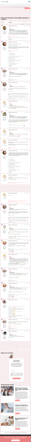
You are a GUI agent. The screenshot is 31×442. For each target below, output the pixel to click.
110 (21, 22)
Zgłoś (29, 82)
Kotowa (4, 304)
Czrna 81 (4, 336)
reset (4, 87)
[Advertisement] (15, 13)
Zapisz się (16, 378)
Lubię (27, 82)
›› (29, 349)
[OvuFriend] (4, 2)
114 (26, 22)
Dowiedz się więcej (17, 438)
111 (22, 22)
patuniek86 (4, 324)
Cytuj (24, 82)
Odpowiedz (27, 8)
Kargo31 (4, 155)
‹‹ (19, 349)
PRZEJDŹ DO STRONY (15, 440)
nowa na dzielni (4, 117)
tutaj (11, 376)
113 (25, 22)
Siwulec (4, 288)
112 (24, 349)
